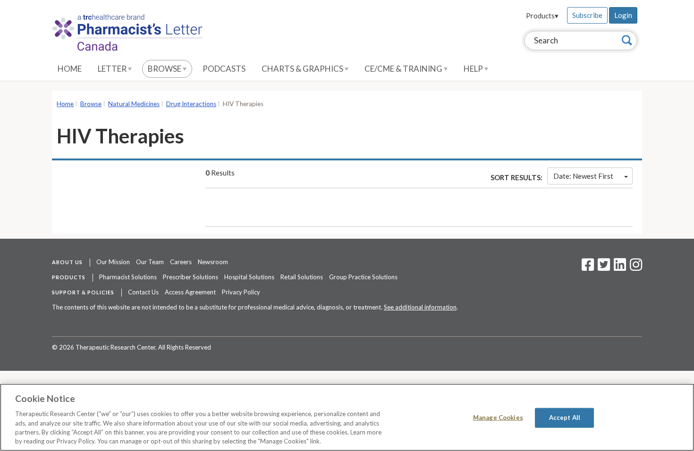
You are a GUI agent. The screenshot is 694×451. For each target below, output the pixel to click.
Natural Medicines (134, 104)
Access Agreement (190, 292)
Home (70, 69)
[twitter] (602, 267)
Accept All (564, 417)
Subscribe (587, 15)
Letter (113, 69)
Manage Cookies (498, 417)
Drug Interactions (191, 104)
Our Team (150, 262)
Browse (165, 69)
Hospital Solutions (249, 277)
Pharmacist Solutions (128, 277)
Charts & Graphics (303, 69)
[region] (347, 417)
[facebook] (588, 267)
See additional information (420, 307)
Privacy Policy (241, 292)
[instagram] (636, 267)
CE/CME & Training (404, 69)
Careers (181, 262)
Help (474, 69)
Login (623, 15)
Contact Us (143, 292)
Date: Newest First (583, 176)
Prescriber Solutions (190, 277)
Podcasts (224, 69)
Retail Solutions (301, 277)
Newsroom (213, 262)
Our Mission (113, 262)
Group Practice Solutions (363, 277)
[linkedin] (619, 267)
